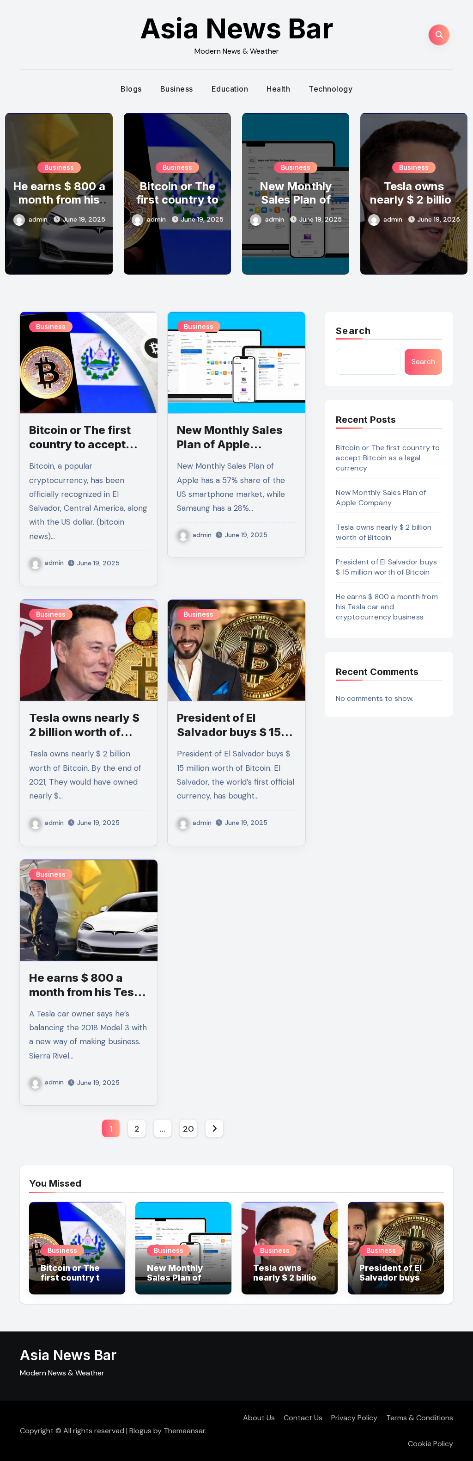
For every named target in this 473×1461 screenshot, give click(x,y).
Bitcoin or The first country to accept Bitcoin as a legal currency (388, 458)
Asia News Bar (237, 28)
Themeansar (184, 1431)
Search (353, 330)
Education (230, 88)
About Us (259, 1418)
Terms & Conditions (419, 1418)
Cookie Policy (430, 1444)
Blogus (140, 1431)
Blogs (131, 88)
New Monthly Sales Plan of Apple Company (296, 200)
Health (278, 88)
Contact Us (303, 1418)
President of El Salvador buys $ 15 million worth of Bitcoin (386, 567)
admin (38, 219)
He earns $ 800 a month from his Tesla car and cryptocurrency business (386, 607)
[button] (455, 192)
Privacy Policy (354, 1418)
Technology (330, 88)
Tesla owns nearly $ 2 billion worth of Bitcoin (414, 200)
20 (188, 1128)
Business (176, 88)
